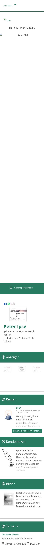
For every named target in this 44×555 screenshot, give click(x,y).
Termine (12, 526)
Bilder (10, 484)
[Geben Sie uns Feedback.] (15, 5)
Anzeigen (13, 357)
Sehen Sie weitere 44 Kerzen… (27, 430)
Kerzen (11, 399)
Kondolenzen (16, 441)
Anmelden (8, 5)
